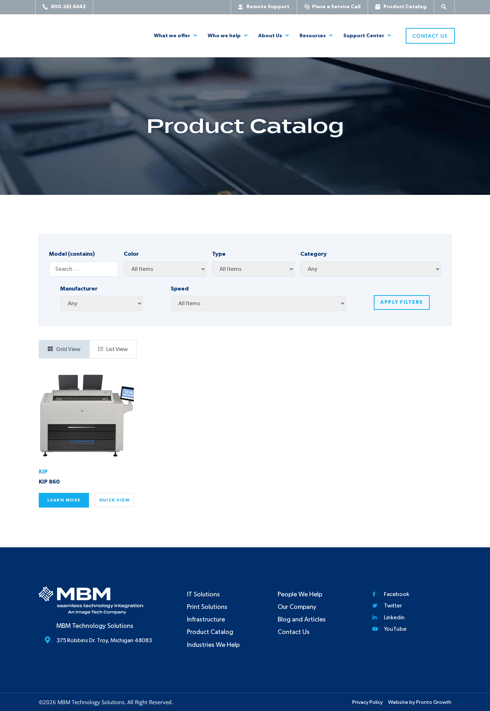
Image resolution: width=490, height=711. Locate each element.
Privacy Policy (367, 702)
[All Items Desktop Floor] (253, 269)
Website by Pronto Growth (419, 702)
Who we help (224, 35)
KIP (43, 472)
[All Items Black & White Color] (165, 269)
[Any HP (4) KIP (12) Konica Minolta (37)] (101, 303)
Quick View (114, 500)
